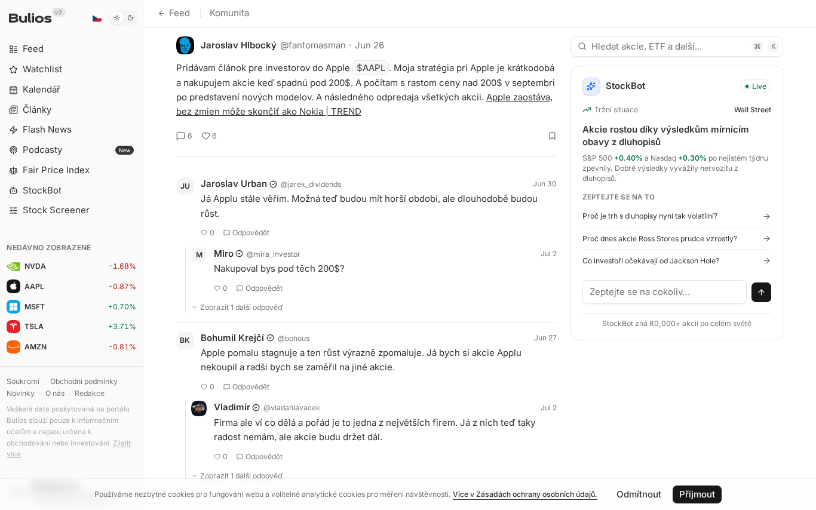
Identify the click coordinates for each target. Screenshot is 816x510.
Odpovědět (250, 232)
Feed (179, 13)
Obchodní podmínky (84, 381)
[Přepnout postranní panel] (143, 255)
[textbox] (664, 292)
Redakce (90, 393)
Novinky (21, 393)
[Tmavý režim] (124, 18)
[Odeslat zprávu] (761, 292)
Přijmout (697, 494)
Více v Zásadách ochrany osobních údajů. (525, 494)
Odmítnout (638, 494)
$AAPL (371, 67)
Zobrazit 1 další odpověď (241, 307)
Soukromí (23, 381)
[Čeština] (97, 18)
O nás (55, 393)
